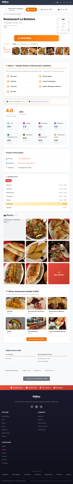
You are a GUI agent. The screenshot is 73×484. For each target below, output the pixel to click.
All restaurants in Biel (43, 358)
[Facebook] (32, 407)
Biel (8, 14)
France (4, 423)
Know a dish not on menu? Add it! (39, 101)
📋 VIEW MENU (24, 38)
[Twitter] (41, 407)
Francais (4, 456)
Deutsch (4, 459)
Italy (3, 419)
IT (54, 2)
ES (61, 2)
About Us (40, 416)
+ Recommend (33, 44)
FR (64, 2)
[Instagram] (36, 407)
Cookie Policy (42, 429)
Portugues (5, 463)
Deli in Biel (8, 358)
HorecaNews (27, 474)
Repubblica (5, 474)
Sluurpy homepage (43, 361)
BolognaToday (49, 474)
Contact (40, 419)
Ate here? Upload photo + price (17, 101)
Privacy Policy (42, 423)
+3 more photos (59, 273)
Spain (3, 426)
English (4, 449)
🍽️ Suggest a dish (25, 370)
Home (5, 14)
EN (57, 2)
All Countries (5, 416)
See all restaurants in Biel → (36, 339)
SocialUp (68, 474)
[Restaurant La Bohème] (8, 51)
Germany (4, 429)
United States (6, 433)
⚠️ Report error (37, 370)
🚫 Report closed (48, 370)
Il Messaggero (16, 474)
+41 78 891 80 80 (24, 159)
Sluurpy (4, 436)
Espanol (4, 453)
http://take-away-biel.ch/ (26, 163)
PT (70, 2)
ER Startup (59, 474)
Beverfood (38, 474)
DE (67, 2)
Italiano (4, 446)
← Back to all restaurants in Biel (36, 378)
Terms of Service (43, 426)
